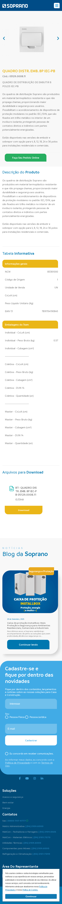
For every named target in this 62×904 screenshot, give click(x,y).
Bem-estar (8, 802)
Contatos (9, 814)
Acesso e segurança (12, 796)
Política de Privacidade (17, 762)
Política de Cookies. (30, 890)
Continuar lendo (28, 644)
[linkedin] (42, 778)
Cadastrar (31, 740)
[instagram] (34, 778)
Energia (6, 807)
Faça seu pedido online (25, 157)
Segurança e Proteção (41, 571)
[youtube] (27, 778)
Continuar (31, 896)
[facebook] (20, 778)
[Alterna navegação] (57, 5)
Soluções (9, 790)
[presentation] (4, 37)
